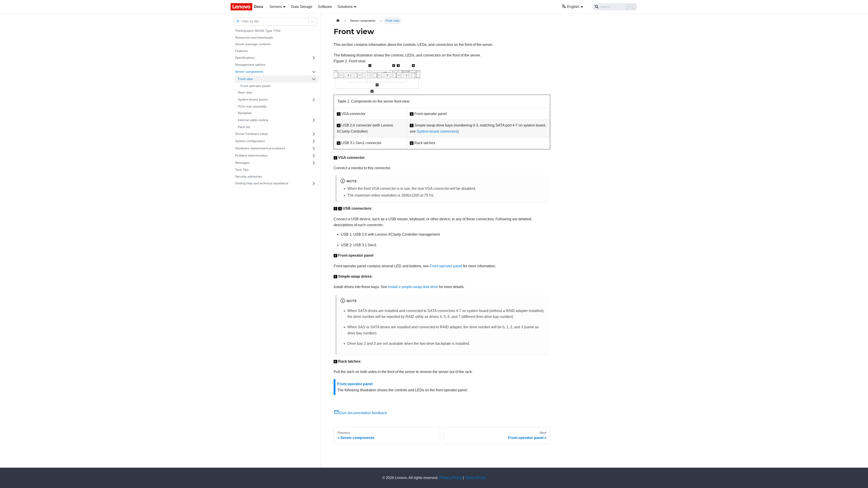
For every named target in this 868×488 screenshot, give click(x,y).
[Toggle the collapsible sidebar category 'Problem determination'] (314, 155)
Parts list (244, 127)
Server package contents (253, 44)
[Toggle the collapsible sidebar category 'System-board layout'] (314, 99)
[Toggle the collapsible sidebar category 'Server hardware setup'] (314, 134)
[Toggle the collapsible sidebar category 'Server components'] (314, 71)
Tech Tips (242, 169)
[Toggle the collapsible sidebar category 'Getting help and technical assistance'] (314, 183)
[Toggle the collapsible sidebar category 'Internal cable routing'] (314, 120)
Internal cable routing (253, 120)
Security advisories (248, 176)
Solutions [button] (345, 7)
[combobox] (242, 21)
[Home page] (338, 20)
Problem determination (251, 155)
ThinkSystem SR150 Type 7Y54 (258, 31)
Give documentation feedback (363, 413)
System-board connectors (437, 131)
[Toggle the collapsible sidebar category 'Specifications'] (314, 57)
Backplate (245, 113)
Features (241, 51)
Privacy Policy (450, 478)
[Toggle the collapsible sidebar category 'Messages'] (314, 163)
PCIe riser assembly (252, 106)
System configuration (250, 141)
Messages (242, 162)
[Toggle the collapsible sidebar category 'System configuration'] (314, 141)
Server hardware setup (251, 134)
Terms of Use (475, 478)
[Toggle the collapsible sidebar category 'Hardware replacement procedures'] (314, 148)
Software (325, 7)
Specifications (245, 57)
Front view (245, 79)
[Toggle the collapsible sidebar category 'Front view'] (314, 79)
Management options (250, 64)
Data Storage (301, 7)
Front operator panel (255, 86)
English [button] (573, 7)
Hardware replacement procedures (260, 148)
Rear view (245, 92)
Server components (249, 71)
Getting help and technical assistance (261, 183)
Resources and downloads (254, 37)
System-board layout (252, 99)
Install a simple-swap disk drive (413, 287)
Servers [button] (275, 7)
